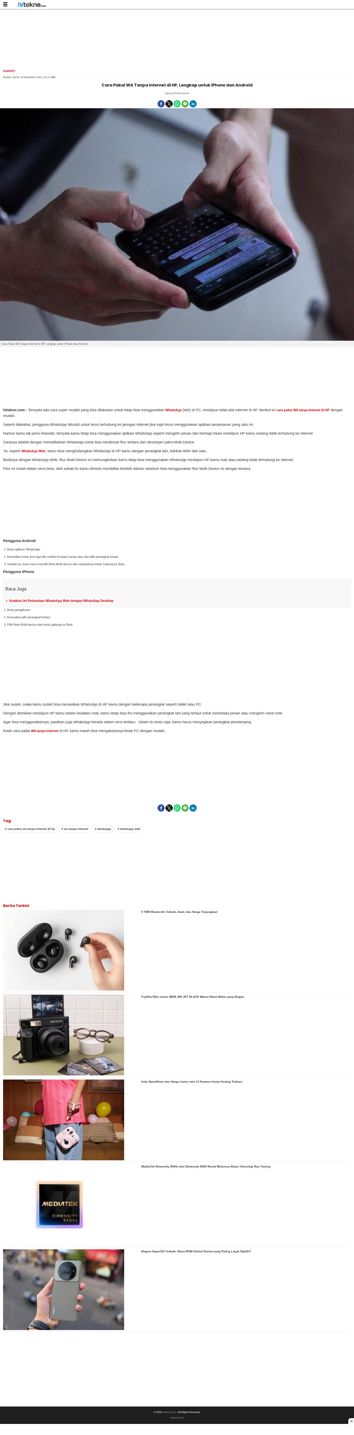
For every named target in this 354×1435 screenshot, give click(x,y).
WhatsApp (173, 410)
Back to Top (177, 1417)
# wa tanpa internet (74, 828)
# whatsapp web (129, 828)
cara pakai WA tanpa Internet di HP (303, 410)
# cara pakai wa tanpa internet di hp (30, 828)
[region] (177, 38)
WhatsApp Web (34, 451)
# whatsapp (103, 828)
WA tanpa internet (44, 731)
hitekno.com (169, 1412)
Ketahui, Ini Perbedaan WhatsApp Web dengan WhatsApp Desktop (61, 600)
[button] (5, 4)
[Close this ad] (351, 1421)
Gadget (9, 71)
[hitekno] (32, 5)
